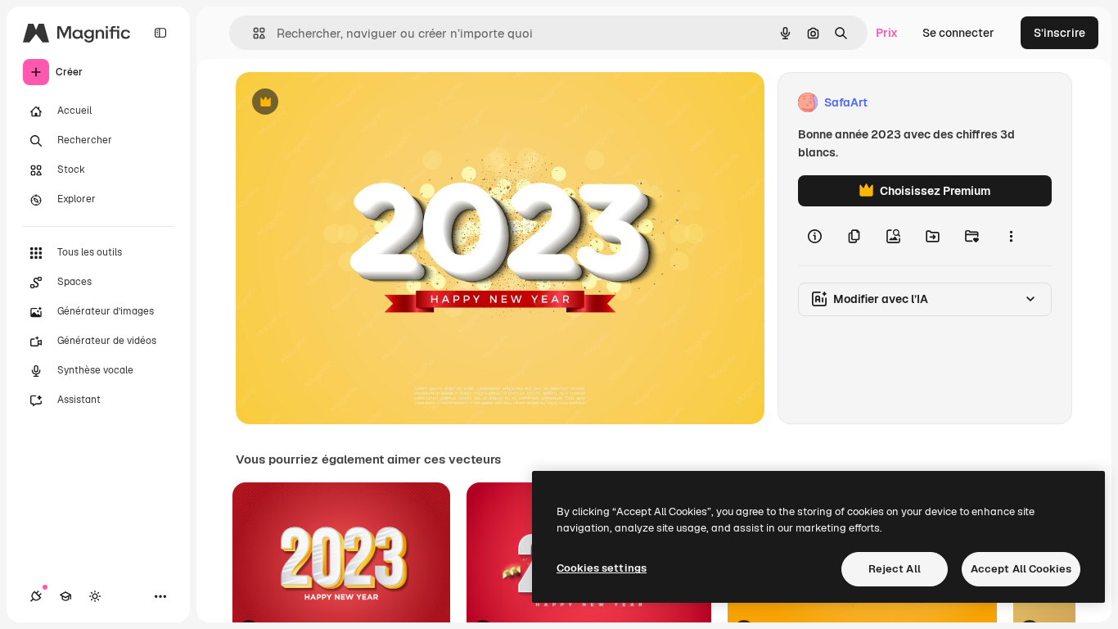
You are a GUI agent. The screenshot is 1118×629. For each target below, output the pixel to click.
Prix (887, 32)
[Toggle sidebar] (160, 33)
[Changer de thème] (95, 596)
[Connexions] (36, 596)
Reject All (894, 569)
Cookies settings (602, 568)
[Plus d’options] (1010, 235)
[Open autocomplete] (252, 33)
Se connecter (958, 32)
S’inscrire (1059, 32)
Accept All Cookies (1021, 569)
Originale (344, 103)
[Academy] (65, 596)
